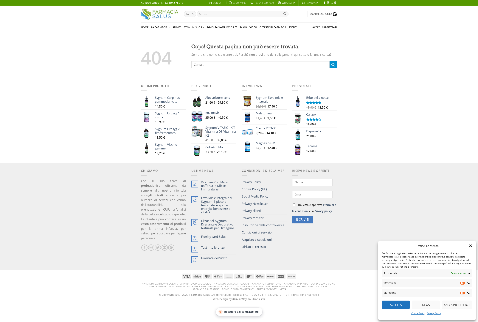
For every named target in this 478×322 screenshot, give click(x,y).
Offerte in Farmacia (273, 27)
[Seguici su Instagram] (328, 2)
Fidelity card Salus (213, 237)
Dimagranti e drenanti (191, 286)
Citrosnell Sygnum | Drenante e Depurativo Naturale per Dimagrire (217, 224)
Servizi (177, 27)
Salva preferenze (457, 305)
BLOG (243, 27)
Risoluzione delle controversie (263, 225)
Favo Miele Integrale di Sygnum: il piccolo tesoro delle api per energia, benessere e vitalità (216, 205)
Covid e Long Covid (323, 283)
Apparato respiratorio (267, 283)
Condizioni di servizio (257, 232)
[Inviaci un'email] (165, 247)
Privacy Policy (434, 313)
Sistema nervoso (308, 286)
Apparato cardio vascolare (160, 283)
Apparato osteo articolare (231, 283)
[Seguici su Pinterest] (335, 2)
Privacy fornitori (253, 218)
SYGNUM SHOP (193, 27)
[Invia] (285, 14)
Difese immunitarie (161, 286)
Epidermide (215, 286)
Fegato (230, 286)
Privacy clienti (251, 211)
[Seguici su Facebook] (324, 2)
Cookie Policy (418, 313)
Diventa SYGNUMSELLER (222, 27)
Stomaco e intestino (206, 289)
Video (253, 27)
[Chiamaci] (331, 2)
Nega (426, 305)
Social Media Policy (255, 196)
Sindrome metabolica (280, 286)
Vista (283, 289)
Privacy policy (323, 211)
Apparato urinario (296, 283)
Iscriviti (302, 219)
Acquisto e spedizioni (257, 240)
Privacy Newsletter (255, 204)
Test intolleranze (213, 247)
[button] (470, 246)
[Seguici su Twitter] (158, 247)
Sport (325, 286)
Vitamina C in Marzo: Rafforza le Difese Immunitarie (215, 186)
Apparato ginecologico (195, 283)
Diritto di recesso (254, 247)
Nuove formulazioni (250, 286)
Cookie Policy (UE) (254, 189)
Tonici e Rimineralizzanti (238, 289)
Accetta (396, 305)
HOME (144, 27)
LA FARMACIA (159, 27)
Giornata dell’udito (214, 258)
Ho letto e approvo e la (314, 208)
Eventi (293, 27)
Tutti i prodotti (267, 289)
